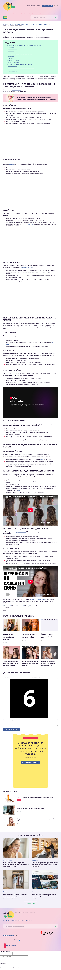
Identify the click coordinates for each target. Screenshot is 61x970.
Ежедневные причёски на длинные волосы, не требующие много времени (24, 45)
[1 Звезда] (6, 606)
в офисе (11, 164)
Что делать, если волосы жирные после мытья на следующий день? (35, 819)
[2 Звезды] (13, 606)
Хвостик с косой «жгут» (13, 60)
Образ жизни (34, 891)
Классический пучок (12, 66)
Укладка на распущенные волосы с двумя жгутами (19, 69)
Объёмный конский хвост (14, 62)
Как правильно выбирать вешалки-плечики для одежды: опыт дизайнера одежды (15, 896)
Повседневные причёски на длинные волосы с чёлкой (19, 54)
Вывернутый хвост (12, 49)
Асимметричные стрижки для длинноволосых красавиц (8, 636)
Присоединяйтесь (48, 5)
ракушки (20, 490)
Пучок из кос (11, 58)
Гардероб (5, 891)
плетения (30, 224)
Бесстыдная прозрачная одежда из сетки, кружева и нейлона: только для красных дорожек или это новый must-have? (30, 748)
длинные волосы (16, 90)
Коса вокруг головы (12, 53)
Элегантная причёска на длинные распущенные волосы (21, 68)
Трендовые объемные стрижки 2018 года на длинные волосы (10, 663)
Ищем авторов (11, 946)
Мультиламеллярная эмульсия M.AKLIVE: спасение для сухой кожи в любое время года (16, 864)
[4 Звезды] (26, 606)
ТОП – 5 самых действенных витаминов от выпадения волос (35, 797)
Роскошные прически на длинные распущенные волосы (30, 663)
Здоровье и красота (7, 860)
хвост (42, 459)
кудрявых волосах (21, 532)
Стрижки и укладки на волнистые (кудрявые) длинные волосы (29, 636)
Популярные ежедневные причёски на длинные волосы (19, 64)
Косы (54, 354)
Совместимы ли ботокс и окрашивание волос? (31, 808)
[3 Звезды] (19, 606)
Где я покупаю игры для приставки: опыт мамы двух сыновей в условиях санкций (44, 896)
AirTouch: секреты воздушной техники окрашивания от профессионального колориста (45, 864)
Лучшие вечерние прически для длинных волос (49, 636)
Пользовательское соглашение (10, 920)
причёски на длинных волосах (38, 599)
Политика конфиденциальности (25, 920)
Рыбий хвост (11, 51)
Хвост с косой (11, 56)
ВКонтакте (54, 5)
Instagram (57, 5)
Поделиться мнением (31, 762)
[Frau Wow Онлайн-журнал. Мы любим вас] (9, 6)
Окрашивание (35, 860)
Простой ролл (11, 47)
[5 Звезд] (32, 606)
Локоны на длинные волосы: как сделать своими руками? (48, 663)
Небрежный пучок (12, 71)
